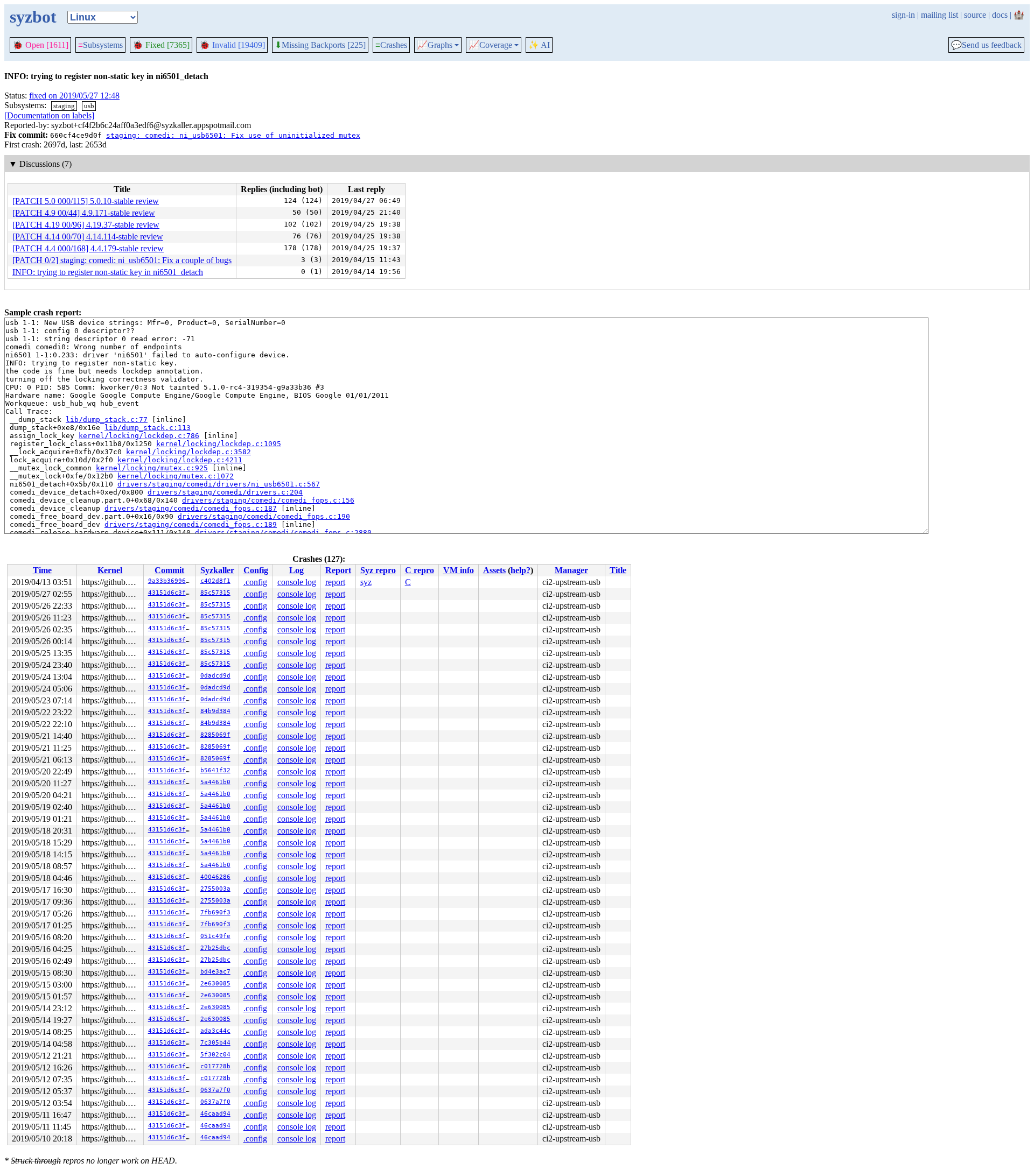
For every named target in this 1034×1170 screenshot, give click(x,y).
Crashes (391, 45)
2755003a (215, 888)
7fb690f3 (215, 912)
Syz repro (378, 570)
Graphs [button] (434, 45)
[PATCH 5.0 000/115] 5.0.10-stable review (85, 201)
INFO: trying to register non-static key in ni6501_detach (107, 272)
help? (520, 570)
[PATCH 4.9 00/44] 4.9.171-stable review (83, 212)
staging (64, 106)
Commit (169, 570)
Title (618, 570)
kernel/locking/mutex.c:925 (152, 468)
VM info (458, 570)
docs (1000, 14)
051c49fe (215, 936)
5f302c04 (215, 1054)
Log (296, 570)
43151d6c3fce (170, 592)
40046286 (215, 876)
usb (89, 106)
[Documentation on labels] (49, 115)
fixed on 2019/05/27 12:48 (74, 95)
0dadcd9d (215, 675)
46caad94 (215, 1113)
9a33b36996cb (170, 580)
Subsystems (100, 45)
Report (338, 570)
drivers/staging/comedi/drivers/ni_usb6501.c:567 (218, 484)
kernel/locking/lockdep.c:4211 (179, 460)
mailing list (939, 14)
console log (296, 582)
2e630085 (215, 983)
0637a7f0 (215, 1090)
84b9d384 (215, 711)
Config (255, 570)
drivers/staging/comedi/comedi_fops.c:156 (268, 500)
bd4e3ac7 (215, 971)
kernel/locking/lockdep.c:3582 (188, 452)
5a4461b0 (215, 782)
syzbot (33, 16)
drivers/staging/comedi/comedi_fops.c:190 (264, 516)
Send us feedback (986, 45)
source (975, 14)
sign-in (903, 14)
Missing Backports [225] (320, 45)
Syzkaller (217, 570)
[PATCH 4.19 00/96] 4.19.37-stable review (85, 224)
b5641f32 (215, 770)
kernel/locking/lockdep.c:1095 (218, 444)
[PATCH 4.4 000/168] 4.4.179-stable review (88, 248)
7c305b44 (215, 1042)
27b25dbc (215, 948)
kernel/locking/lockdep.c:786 (139, 436)
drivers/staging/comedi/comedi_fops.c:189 (190, 524)
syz (366, 582)
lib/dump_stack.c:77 (107, 419)
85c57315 (215, 592)
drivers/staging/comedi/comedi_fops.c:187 (190, 508)
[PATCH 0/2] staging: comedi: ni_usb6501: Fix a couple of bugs (122, 260)
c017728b (215, 1066)
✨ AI (539, 45)
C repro (419, 570)
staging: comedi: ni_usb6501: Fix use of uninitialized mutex (233, 135)
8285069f (215, 734)
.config (255, 582)
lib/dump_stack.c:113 (147, 428)
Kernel (109, 570)
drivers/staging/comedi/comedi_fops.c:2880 (283, 532)
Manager (571, 570)
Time (42, 570)
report (335, 582)
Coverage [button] (490, 45)
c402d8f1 (215, 580)
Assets (494, 570)
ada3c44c (215, 1030)
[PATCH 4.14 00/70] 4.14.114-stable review (87, 236)
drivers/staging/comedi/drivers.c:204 (225, 492)
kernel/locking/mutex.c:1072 (175, 476)
